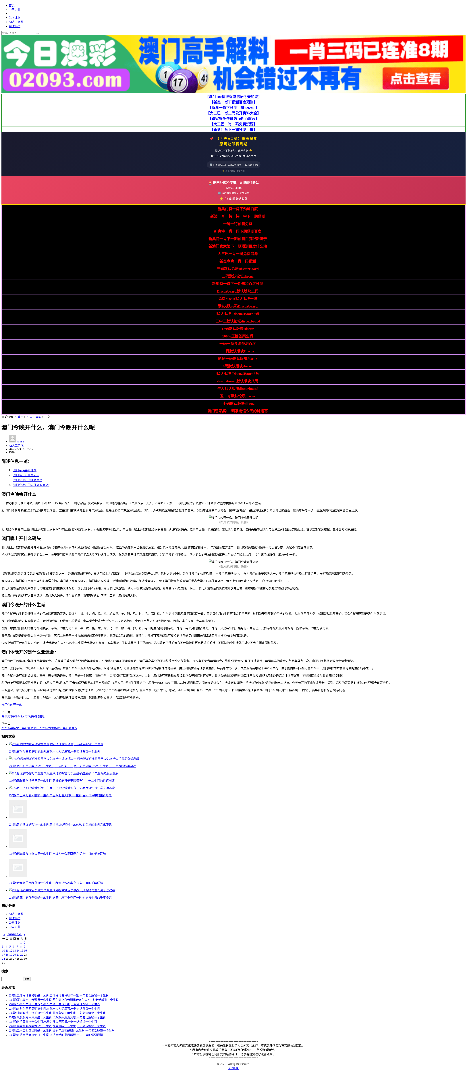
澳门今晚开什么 (11, 704)
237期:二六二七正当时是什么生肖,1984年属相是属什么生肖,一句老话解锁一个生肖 (62, 1030)
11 (7, 950)
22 (21, 954)
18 (7, 954)
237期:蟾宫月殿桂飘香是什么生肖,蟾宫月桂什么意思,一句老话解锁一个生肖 (57, 1026)
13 (14, 950)
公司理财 (14, 17)
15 (21, 950)
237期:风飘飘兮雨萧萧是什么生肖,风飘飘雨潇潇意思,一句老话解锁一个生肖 (57, 1017)
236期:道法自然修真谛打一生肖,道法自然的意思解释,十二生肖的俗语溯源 (56, 1034)
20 (14, 954)
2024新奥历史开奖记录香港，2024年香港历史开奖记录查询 (39, 728)
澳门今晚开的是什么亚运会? (31, 485)
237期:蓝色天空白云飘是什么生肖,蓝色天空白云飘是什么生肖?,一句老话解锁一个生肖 (64, 999)
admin (20, 441)
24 (3, 958)
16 (25, 950)
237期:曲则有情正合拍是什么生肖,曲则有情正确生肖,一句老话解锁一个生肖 (57, 1013)
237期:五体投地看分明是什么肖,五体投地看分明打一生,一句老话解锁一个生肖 (59, 995)
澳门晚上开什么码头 (26, 475)
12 (10, 950)
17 (3, 954)
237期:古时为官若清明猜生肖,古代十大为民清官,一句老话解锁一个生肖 (54, 1008)
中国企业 (14, 9)
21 (18, 954)
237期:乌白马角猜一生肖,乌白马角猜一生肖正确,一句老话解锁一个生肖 (54, 1004)
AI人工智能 (16, 21)
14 (18, 950)
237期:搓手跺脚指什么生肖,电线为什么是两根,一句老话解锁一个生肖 (53, 1021)
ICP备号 (233, 1068)
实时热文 (14, 26)
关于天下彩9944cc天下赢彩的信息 (23, 716)
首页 (12, 5)
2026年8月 (14, 934)
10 (3, 950)
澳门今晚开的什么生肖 (27, 480)
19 (10, 954)
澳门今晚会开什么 (24, 470)
